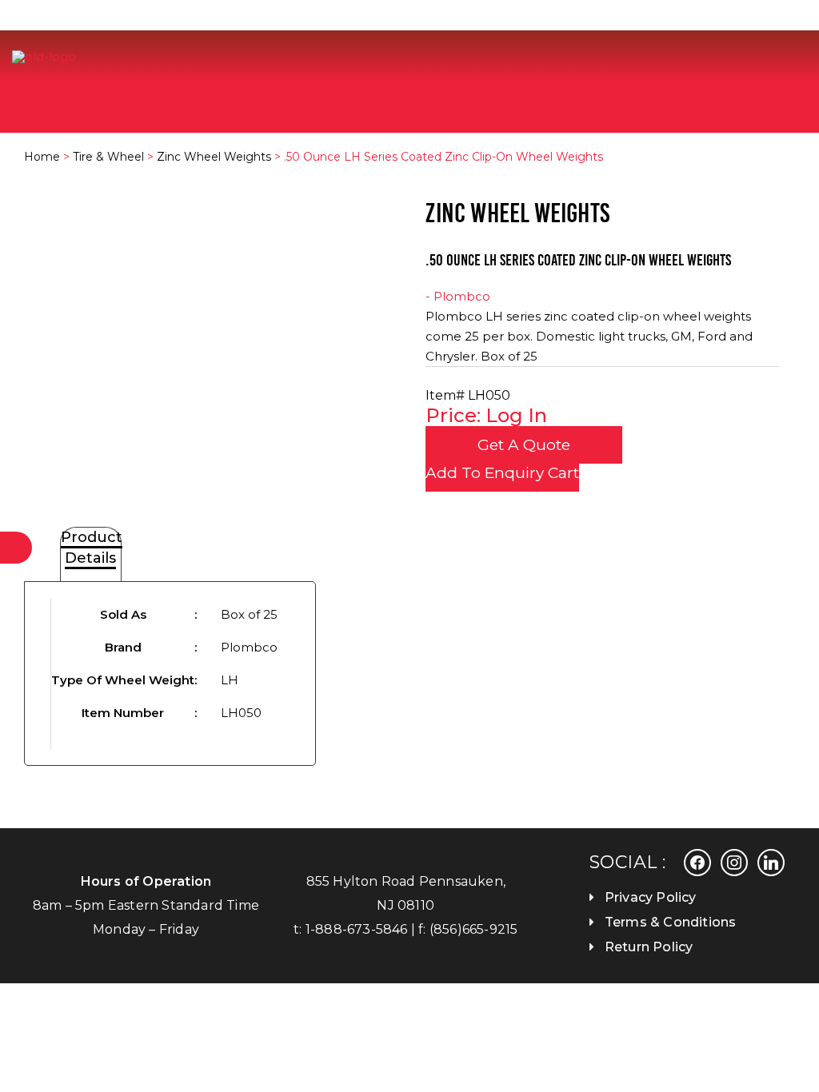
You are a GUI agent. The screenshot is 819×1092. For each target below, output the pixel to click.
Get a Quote (523, 445)
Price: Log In (486, 415)
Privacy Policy (651, 897)
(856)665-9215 (473, 929)
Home (42, 156)
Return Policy (649, 947)
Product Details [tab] (91, 547)
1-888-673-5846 (357, 929)
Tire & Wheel (108, 156)
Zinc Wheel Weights (214, 156)
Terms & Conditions (671, 922)
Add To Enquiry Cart (502, 473)
